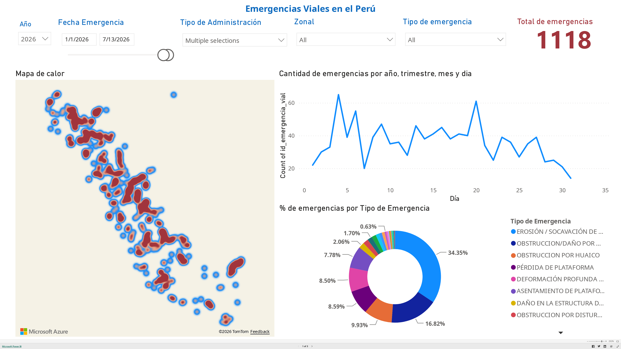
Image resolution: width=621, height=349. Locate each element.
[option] (412, 307)
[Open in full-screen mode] (617, 346)
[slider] (163, 55)
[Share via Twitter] (599, 347)
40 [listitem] (291, 135)
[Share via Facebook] (593, 347)
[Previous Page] (298, 346)
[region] (310, 169)
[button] (561, 333)
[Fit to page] (617, 341)
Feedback (260, 331)
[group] (310, 9)
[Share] (611, 346)
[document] (310, 9)
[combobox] (346, 39)
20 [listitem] (291, 168)
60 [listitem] (291, 102)
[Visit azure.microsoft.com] (44, 331)
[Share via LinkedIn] (605, 347)
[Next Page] (312, 346)
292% (611, 341)
